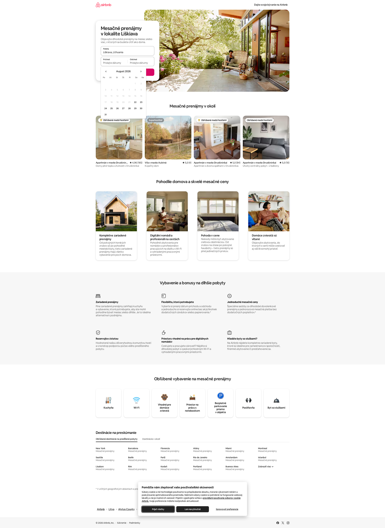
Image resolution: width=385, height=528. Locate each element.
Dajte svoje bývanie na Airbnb (271, 4)
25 (111, 108)
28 (129, 108)
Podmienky (134, 522)
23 (141, 102)
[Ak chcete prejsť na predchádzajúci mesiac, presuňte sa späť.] (106, 71)
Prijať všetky (158, 509)
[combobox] (127, 52)
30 (141, 108)
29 (135, 108)
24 (105, 108)
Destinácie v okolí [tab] (151, 439)
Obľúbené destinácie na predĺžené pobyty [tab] (117, 439)
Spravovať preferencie (227, 509)
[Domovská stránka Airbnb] (103, 5)
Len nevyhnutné (192, 509)
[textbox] (114, 63)
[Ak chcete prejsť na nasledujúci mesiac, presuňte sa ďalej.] (141, 71)
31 (106, 114)
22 (135, 102)
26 (117, 108)
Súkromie (121, 522)
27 (123, 108)
